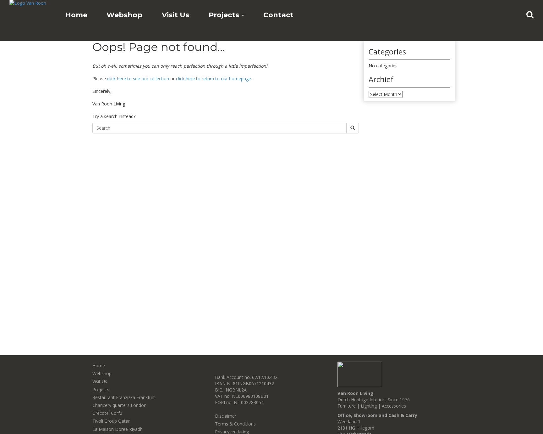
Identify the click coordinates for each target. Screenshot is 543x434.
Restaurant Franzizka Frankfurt (123, 397)
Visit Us (175, 15)
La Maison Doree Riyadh (117, 429)
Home (76, 15)
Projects (225, 15)
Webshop (124, 15)
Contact (278, 15)
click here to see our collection (138, 79)
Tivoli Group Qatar (111, 421)
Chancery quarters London (119, 405)
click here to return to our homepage (213, 79)
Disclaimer (225, 416)
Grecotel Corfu (107, 413)
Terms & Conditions (235, 424)
